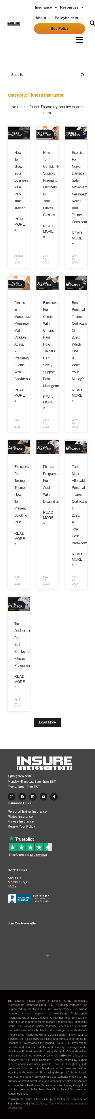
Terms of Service (59, 1103)
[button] (80, 40)
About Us (14, 878)
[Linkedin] (33, 797)
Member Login (18, 882)
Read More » (19, 224)
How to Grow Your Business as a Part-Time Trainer (21, 180)
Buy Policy (60, 28)
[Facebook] (22, 797)
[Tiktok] (54, 797)
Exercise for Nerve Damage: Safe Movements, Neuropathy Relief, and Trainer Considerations (83, 187)
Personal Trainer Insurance (27, 811)
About (41, 18)
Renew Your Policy (21, 826)
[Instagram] (11, 797)
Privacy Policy (38, 1103)
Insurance (43, 7)
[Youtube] (43, 797)
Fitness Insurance (21, 821)
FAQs (12, 886)
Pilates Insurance (20, 816)
